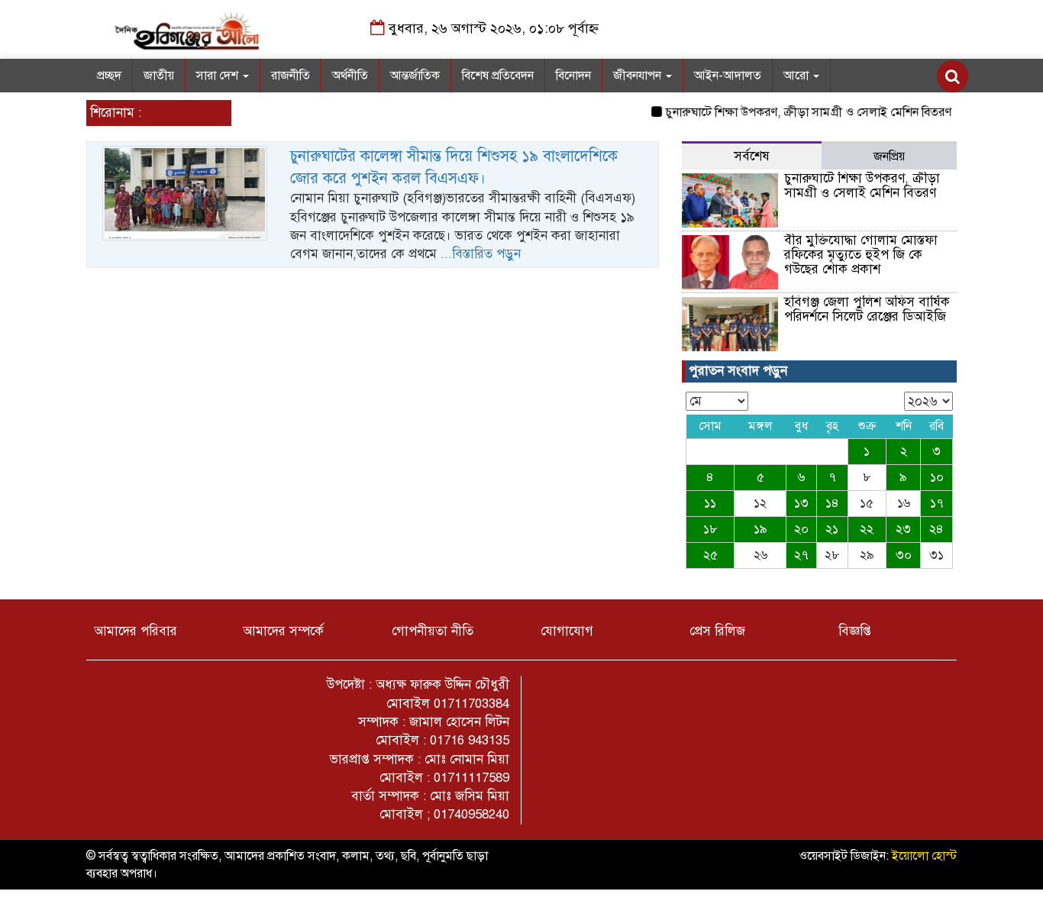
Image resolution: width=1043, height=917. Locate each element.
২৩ (903, 529)
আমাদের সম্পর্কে (283, 631)
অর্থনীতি (350, 75)
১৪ (832, 503)
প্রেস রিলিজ (717, 631)
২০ (801, 529)
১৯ (760, 529)
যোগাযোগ (567, 631)
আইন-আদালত (727, 75)
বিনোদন (573, 75)
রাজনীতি (290, 75)
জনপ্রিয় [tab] (889, 156)
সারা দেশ (218, 75)
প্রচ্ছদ (109, 75)
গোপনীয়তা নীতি (432, 631)
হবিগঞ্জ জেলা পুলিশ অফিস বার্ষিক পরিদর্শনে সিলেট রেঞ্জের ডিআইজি (867, 309)
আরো (797, 75)
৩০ (904, 555)
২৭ (801, 555)
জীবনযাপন (638, 75)
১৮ (710, 529)
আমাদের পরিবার (135, 631)
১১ (710, 503)
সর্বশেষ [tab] (752, 156)
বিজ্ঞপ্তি (854, 631)
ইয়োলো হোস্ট (924, 856)
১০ (937, 477)
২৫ (710, 555)
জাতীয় (159, 75)
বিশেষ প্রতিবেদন (498, 75)
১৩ (801, 503)
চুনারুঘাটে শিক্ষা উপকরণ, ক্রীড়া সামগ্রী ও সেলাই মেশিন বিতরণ (798, 112)
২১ (831, 529)
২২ (866, 529)
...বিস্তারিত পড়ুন (481, 254)
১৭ (937, 503)
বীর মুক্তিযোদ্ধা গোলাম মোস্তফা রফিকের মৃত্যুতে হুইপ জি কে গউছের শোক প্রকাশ (861, 254)
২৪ (936, 529)
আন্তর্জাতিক (415, 75)
